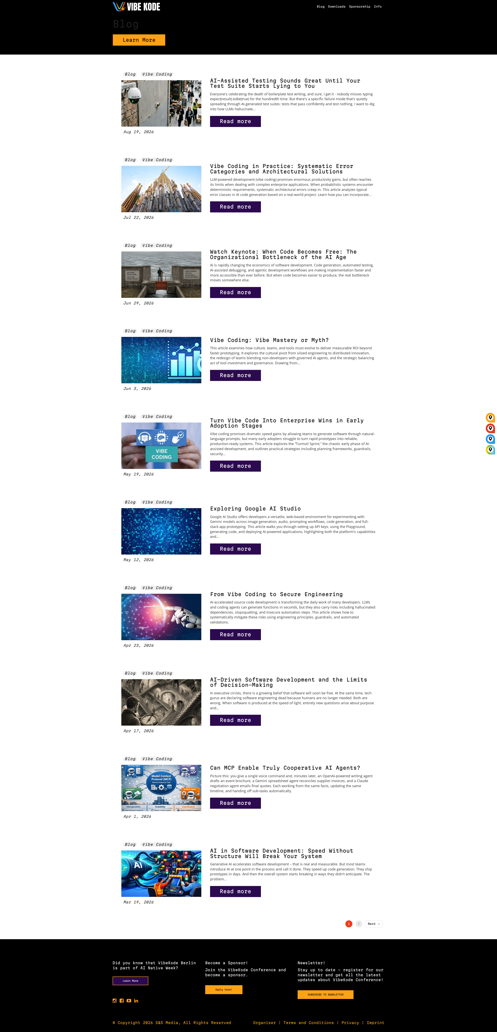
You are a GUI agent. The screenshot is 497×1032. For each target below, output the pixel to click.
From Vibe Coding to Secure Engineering (276, 594)
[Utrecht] (490, 440)
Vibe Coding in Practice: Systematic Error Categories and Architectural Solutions (281, 168)
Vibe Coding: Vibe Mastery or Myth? (269, 340)
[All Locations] (490, 450)
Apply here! (223, 989)
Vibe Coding (157, 74)
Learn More (139, 40)
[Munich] (490, 419)
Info (378, 6)
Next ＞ (374, 923)
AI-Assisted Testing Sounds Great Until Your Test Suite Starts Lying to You (285, 83)
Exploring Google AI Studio (255, 508)
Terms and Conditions (308, 1023)
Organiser (264, 1023)
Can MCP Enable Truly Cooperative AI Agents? (285, 768)
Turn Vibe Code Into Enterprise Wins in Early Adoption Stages (287, 423)
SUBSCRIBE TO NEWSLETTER (325, 994)
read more (235, 121)
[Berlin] (490, 430)
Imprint (375, 1023)
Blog (321, 6)
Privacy (350, 1023)
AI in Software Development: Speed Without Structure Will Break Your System (281, 853)
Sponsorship (359, 6)
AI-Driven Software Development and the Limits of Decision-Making (288, 682)
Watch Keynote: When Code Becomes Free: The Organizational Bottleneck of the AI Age (283, 254)
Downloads (337, 6)
